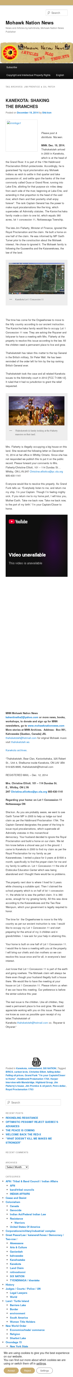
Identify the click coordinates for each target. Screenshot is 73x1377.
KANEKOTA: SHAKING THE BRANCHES (27, 103)
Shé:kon (46, 112)
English (60, 75)
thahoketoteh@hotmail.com (21, 738)
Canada (14, 1206)
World (13, 1297)
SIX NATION (49, 1068)
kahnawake (16, 1255)
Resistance (16, 1218)
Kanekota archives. (16, 750)
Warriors (19, 1222)
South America (19, 1317)
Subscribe (11, 67)
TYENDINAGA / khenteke (25, 1280)
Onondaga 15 (14, 1342)
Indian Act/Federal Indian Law (28, 1214)
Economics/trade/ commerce (27, 1330)
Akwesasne (16, 1243)
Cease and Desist (16, 1198)
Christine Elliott (37, 1071)
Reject (27, 1370)
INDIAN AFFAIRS (20, 1194)
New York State (19, 1346)
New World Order (16, 1326)
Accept (11, 1370)
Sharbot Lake (18, 1338)
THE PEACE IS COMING (20, 1130)
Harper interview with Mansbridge (32, 1080)
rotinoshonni (35, 1068)
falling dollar (54, 1071)
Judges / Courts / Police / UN (23, 1288)
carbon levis (21, 1071)
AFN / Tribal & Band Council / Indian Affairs (32, 1181)
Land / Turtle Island (17, 1301)
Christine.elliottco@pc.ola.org (46, 471)
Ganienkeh (16, 1251)
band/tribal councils (22, 1189)
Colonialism (13, 1202)
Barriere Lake (18, 1305)
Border (14, 1309)
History (10, 1284)
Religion (15, 1334)
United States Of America (25, 1227)
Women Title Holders (22, 1321)
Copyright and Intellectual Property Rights (28, 75)
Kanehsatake (17, 1260)
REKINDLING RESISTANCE (22, 1118)
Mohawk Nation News (30, 22)
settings (41, 1363)
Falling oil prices (15, 1075)
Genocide (15, 1210)
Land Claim (17, 1268)
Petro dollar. (59, 1086)
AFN (12, 1185)
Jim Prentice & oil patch (38, 1086)
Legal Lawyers (18, 1293)
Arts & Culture (18, 1247)
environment (17, 1313)
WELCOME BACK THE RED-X (23, 1134)
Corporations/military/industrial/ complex (30, 1231)
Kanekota (21, 1068)
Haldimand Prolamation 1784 (33, 1079)
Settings (44, 1370)
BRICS (9, 1071)
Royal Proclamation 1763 (19, 1089)
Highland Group (44, 1082)
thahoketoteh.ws (20, 742)
